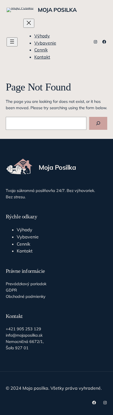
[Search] (98, 123)
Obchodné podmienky (26, 296)
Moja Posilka (57, 9)
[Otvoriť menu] (12, 41)
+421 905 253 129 (23, 328)
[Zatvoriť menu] (28, 23)
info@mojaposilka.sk (24, 335)
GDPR (11, 290)
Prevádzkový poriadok (26, 283)
